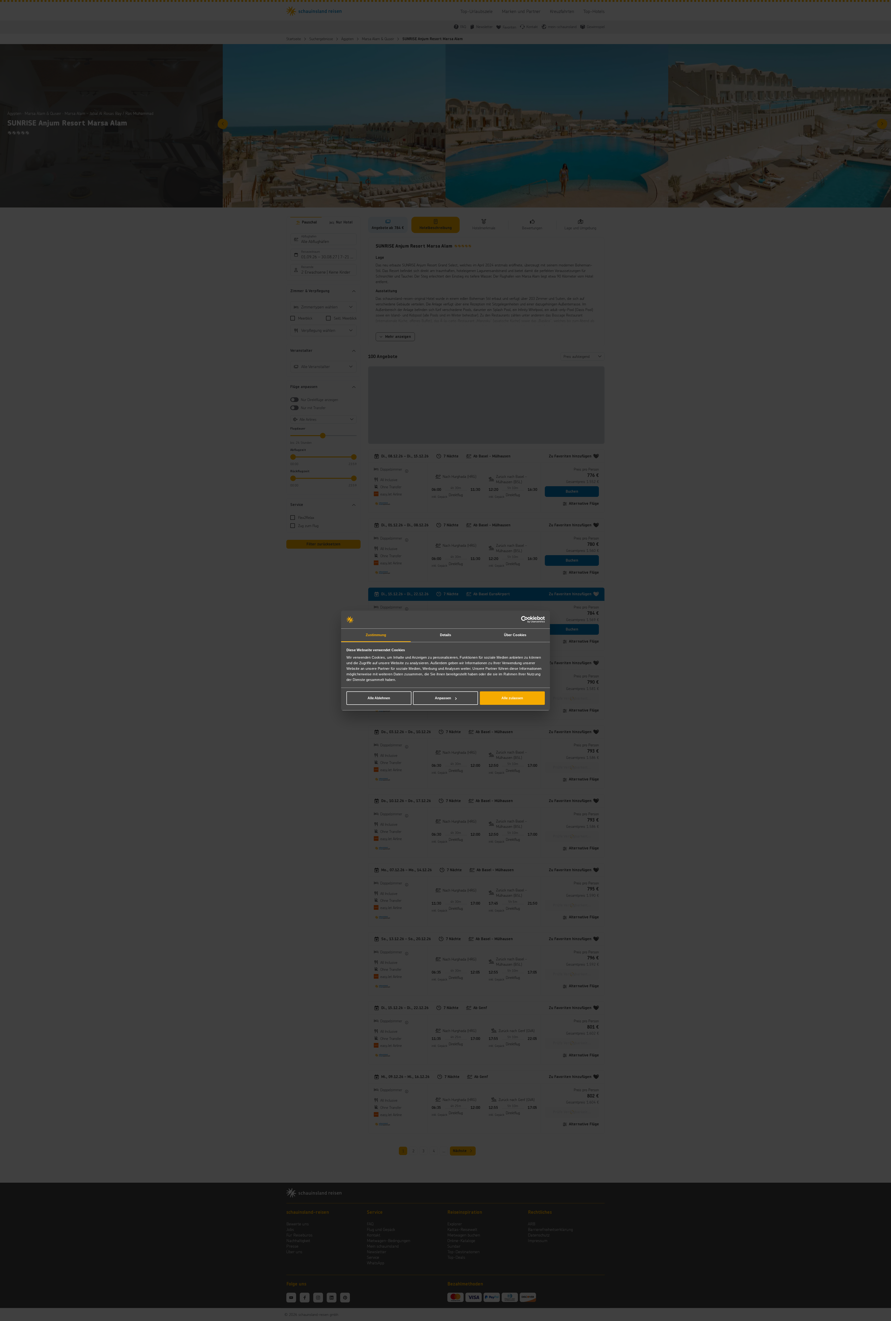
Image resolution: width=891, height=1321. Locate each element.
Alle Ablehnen (379, 698)
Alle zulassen (512, 698)
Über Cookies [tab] (515, 635)
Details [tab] (445, 635)
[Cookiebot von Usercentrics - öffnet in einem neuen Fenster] (524, 619)
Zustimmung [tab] (376, 635)
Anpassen (443, 698)
